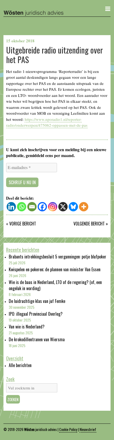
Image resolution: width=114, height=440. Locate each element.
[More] (83, 206)
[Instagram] (52, 206)
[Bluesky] (73, 206)
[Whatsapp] (21, 206)
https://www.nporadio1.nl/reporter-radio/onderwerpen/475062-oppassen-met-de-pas (46, 122)
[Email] (32, 206)
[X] (63, 206)
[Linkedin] (11, 206)
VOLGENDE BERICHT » (90, 223)
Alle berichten (20, 365)
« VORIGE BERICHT (21, 223)
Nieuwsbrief (88, 429)
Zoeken (13, 399)
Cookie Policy (68, 429)
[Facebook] (42, 206)
